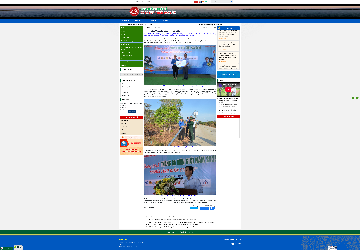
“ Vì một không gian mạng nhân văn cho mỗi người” (160, 216)
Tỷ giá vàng (124, 126)
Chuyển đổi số (125, 44)
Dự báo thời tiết (125, 120)
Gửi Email (204, 208)
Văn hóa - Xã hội (125, 37)
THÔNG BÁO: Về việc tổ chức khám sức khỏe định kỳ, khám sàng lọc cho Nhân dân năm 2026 (171, 219)
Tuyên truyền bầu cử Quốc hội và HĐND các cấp (131, 48)
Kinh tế (123, 34)
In (212, 208)
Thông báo (124, 65)
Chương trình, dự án (126, 55)
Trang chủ (147, 27)
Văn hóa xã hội (156, 27)
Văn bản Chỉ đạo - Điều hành (128, 62)
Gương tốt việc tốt (126, 52)
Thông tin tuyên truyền (127, 58)
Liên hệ (191, 232)
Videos (165, 21)
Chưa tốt (124, 107)
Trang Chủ (125, 21)
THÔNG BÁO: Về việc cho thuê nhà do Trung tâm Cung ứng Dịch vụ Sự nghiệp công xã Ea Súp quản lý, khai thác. (228, 52)
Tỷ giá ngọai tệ (125, 130)
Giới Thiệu (138, 21)
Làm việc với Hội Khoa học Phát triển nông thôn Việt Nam (161, 214)
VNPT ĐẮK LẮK (236, 239)
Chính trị (123, 31)
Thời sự (123, 28)
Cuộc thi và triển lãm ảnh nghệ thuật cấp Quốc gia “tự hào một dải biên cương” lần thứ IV (170, 227)
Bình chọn (132, 111)
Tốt (123, 109)
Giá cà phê (124, 123)
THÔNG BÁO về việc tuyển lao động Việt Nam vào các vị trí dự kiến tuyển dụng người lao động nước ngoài (227, 39)
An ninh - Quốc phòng (127, 41)
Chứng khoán (124, 133)
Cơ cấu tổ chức (152, 21)
